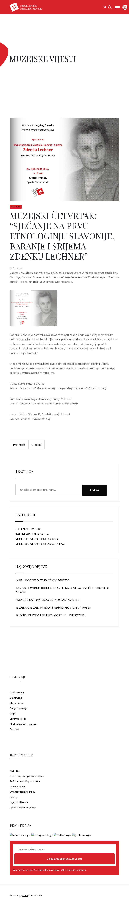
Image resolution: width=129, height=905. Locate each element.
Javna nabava (18, 786)
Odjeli (13, 713)
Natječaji (15, 770)
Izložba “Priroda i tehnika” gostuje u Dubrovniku (50, 615)
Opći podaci (17, 692)
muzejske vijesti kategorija (37, 539)
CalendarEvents (28, 529)
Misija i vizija (16, 703)
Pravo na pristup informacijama (27, 776)
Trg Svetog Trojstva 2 (31, 281)
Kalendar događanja (32, 534)
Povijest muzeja (18, 708)
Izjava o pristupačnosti (23, 807)
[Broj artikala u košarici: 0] (104, 7)
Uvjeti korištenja (19, 802)
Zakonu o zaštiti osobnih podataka (67, 870)
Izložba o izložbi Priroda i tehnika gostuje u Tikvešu (53, 607)
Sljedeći (36, 444)
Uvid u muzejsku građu (22, 791)
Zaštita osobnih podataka (25, 781)
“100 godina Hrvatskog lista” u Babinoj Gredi (47, 599)
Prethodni (19, 444)
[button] (125, 7)
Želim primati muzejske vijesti (64, 858)
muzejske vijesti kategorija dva (40, 544)
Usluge (13, 797)
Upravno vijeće (18, 718)
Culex (25, 895)
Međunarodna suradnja (23, 724)
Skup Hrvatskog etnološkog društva (42, 580)
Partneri (14, 729)
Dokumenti (16, 697)
